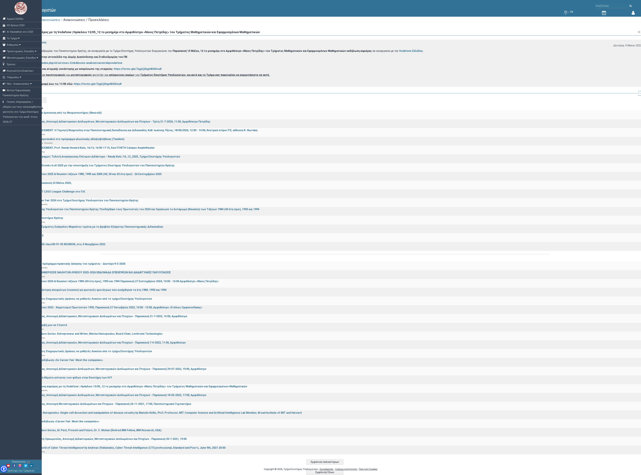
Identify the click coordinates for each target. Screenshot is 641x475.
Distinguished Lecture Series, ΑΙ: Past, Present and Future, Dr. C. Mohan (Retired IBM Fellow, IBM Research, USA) (90, 430)
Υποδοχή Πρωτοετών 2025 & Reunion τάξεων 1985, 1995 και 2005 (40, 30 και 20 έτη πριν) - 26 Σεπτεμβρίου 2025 (90, 174)
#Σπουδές (48, 143)
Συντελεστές (327, 469)
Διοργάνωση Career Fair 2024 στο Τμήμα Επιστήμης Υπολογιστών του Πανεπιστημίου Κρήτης (78, 200)
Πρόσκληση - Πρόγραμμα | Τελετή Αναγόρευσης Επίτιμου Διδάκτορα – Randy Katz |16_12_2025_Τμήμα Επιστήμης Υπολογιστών (99, 156)
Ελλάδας (417, 50)
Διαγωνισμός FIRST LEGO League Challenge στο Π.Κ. (52, 191)
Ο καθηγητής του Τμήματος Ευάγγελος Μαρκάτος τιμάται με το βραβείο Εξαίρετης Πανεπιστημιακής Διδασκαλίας (91, 226)
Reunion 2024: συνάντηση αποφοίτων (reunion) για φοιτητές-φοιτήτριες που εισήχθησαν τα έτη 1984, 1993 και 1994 (92, 290)
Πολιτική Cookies (368, 469)
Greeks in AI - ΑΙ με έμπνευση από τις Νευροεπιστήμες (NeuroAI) (60, 112)
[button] (4, 469)
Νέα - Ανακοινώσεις (44, 20)
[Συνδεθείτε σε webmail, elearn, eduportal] (633, 13)
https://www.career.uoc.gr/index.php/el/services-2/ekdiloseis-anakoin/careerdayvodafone (65, 62)
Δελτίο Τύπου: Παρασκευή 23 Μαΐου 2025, (45, 182)
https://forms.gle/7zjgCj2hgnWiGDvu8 (137, 68)
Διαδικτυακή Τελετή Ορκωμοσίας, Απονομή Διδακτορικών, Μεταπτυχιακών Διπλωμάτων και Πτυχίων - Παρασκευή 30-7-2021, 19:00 (103, 438)
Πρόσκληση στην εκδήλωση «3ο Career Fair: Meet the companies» (61, 360)
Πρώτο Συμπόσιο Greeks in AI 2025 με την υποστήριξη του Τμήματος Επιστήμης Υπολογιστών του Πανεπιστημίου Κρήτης (97, 165)
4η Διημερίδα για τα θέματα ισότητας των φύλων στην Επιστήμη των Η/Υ (65, 377)
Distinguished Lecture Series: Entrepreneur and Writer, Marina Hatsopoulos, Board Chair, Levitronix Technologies (91, 333)
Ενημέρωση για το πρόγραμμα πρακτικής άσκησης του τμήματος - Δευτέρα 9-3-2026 (72, 263)
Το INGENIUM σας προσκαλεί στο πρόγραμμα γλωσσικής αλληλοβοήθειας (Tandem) (71, 139)
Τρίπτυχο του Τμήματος (21, 470)
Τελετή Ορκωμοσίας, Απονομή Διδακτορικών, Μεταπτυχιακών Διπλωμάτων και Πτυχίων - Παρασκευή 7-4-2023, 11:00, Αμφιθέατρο (102, 342)
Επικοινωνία (19, 461)
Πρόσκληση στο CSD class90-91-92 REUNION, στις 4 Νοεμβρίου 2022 (62, 244)
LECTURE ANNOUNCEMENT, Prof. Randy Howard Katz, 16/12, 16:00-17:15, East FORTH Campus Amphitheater (87, 147)
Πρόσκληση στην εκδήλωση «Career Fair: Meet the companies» (59, 421)
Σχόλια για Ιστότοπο (346, 469)
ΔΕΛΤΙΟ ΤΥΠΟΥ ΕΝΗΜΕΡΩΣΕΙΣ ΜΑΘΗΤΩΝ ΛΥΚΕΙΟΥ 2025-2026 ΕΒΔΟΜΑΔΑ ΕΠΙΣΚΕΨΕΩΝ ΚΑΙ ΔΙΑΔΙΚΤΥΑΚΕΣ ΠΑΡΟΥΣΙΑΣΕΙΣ (95, 272)
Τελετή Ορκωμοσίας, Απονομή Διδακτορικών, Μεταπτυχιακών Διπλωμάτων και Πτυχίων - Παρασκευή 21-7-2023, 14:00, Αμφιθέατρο (103, 316)
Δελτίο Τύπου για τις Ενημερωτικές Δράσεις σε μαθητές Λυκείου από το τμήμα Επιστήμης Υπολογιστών (85, 298)
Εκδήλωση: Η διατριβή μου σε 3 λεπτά (43, 325)
